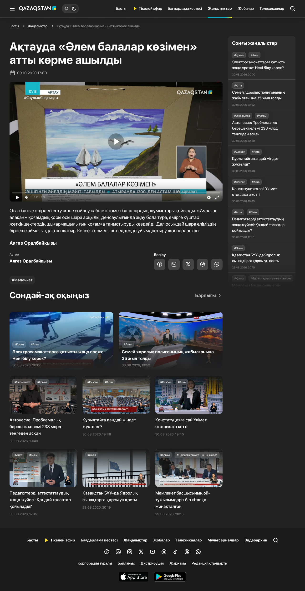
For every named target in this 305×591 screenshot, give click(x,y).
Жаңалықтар (220, 8)
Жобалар (246, 8)
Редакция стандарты (210, 563)
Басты (121, 8)
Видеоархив (255, 540)
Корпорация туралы (95, 563)
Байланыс (126, 563)
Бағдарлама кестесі (185, 8)
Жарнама (177, 563)
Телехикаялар (271, 8)
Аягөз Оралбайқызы (31, 260)
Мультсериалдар (223, 540)
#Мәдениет (22, 280)
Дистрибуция (152, 563)
